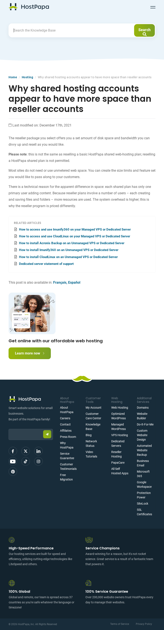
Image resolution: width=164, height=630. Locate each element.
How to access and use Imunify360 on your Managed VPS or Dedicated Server (75, 229)
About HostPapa (66, 410)
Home (13, 77)
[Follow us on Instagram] (38, 461)
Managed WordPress (118, 427)
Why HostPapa (66, 445)
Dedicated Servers (117, 443)
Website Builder (142, 416)
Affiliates (66, 430)
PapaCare (117, 462)
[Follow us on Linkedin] (38, 451)
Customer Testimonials (68, 466)
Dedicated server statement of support (46, 264)
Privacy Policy (144, 624)
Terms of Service (119, 624)
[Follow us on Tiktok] (25, 461)
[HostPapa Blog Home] (29, 7)
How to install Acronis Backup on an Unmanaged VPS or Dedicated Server (71, 243)
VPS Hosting (119, 435)
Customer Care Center (93, 416)
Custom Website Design (142, 435)
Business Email (143, 463)
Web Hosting (119, 407)
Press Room (68, 436)
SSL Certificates (144, 512)
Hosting (27, 77)
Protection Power (144, 495)
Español (74, 282)
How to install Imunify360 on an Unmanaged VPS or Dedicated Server (68, 250)
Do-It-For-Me (145, 424)
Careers (65, 418)
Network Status (91, 443)
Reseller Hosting (116, 454)
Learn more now (28, 353)
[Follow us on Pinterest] (13, 471)
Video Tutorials (91, 454)
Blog (89, 435)
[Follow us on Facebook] (13, 451)
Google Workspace (144, 484)
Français (59, 282)
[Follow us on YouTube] (13, 461)
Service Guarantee (67, 456)
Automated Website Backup (144, 450)
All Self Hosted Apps (119, 471)
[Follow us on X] (25, 451)
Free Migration (66, 477)
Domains (143, 407)
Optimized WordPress (118, 416)
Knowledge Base (93, 427)
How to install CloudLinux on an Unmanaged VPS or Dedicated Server (68, 257)
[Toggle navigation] (152, 6)
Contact (65, 424)
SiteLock (142, 503)
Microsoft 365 (143, 474)
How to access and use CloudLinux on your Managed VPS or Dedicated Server (74, 236)
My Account (93, 407)
